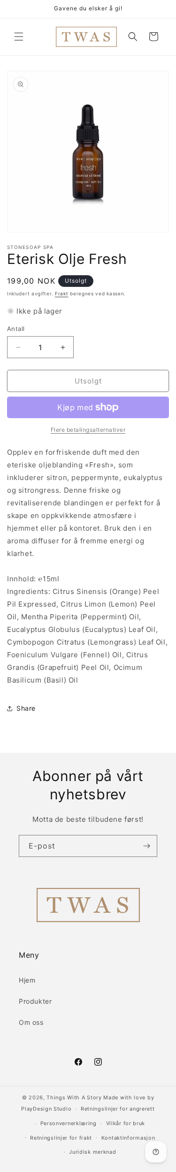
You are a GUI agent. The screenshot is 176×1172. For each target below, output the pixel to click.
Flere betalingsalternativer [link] (88, 429)
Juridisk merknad (92, 1152)
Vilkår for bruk (125, 1123)
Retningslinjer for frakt (61, 1137)
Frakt (62, 293)
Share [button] (26, 708)
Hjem (27, 980)
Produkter (35, 1001)
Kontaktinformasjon (128, 1137)
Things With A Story (73, 1097)
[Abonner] (146, 846)
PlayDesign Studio (46, 1108)
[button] (18, 36)
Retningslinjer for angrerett (118, 1108)
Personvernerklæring (68, 1123)
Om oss (31, 1022)
